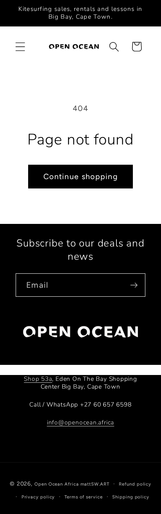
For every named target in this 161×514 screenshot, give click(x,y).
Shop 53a (38, 379)
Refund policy (135, 484)
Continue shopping (80, 176)
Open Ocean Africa (56, 484)
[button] (20, 46)
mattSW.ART (94, 484)
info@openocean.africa (80, 422)
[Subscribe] (134, 285)
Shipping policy (130, 497)
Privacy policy (38, 497)
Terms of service (83, 497)
